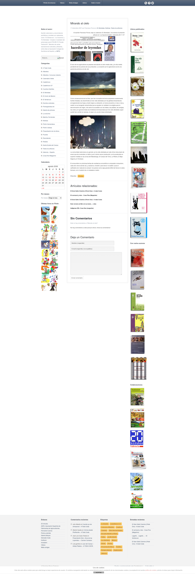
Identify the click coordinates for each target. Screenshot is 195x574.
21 (56, 180)
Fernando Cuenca (46, 531)
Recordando (47, 138)
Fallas (103, 537)
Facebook (149, 3)
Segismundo (118, 550)
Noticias (45, 120)
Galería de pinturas (49, 110)
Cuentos (104, 530)
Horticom (44, 540)
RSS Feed (145, 3)
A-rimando (104, 524)
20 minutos (44, 524)
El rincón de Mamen (49, 96)
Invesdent (44, 542)
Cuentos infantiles (48, 89)
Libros (85, 3)
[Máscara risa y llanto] (45, 257)
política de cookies (151, 570)
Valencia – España (49, 152)
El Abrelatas (46, 92)
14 (56, 177)
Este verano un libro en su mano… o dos (83, 204)
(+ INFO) (57, 51)
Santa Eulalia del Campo (50, 145)
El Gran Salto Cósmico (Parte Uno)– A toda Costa (86, 200)
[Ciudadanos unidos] (45, 265)
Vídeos (62, 3)
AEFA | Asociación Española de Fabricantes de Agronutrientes (50, 527)
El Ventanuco (47, 99)
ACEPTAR (98, 572)
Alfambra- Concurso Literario (52, 75)
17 (43, 180)
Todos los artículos (48, 149)
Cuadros (119, 527)
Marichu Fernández (49, 117)
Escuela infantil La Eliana (109, 534)
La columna (46, 113)
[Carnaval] (54, 274)
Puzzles (45, 135)
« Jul (42, 188)
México (114, 540)
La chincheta (105, 540)
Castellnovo (46, 82)
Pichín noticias (47, 128)
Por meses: (44, 198)
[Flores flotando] (54, 257)
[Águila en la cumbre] (45, 214)
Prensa (81, 176)
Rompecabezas (106, 550)
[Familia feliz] (54, 265)
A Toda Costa (47, 68)
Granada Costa (45, 538)
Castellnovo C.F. (115, 524)
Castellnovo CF (47, 85)
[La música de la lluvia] (54, 282)
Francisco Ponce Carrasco (97, 16)
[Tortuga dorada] (45, 223)
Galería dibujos (45, 535)
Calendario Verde (48, 78)
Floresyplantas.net (48, 106)
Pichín (103, 543)
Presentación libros (107, 547)
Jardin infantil (112, 537)
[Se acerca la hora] (45, 282)
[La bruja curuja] (54, 291)
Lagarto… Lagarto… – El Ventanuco (139, 537)
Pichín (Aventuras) (49, 3)
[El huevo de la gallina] (54, 240)
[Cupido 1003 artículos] (45, 291)
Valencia (104, 553)
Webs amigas (45, 547)
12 (50, 177)
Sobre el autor (95, 3)
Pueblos (118, 547)
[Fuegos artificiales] (54, 223)
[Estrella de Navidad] (54, 214)
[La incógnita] (45, 274)
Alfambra (46, 71)
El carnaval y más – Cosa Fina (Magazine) (83, 195)
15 (60, 177)
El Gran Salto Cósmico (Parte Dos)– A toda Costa (86, 191)
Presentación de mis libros (51, 131)
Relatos (45, 142)
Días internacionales (115, 530)
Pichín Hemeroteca (49, 124)
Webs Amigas (73, 3)
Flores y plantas (46, 533)
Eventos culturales (48, 103)
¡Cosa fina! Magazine (49, 156)
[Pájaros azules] (45, 231)
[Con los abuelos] (54, 231)
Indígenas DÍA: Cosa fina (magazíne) (82, 208)
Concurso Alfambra (107, 527)
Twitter (152, 3)
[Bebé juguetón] (45, 240)
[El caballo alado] (45, 248)
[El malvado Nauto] (54, 248)
